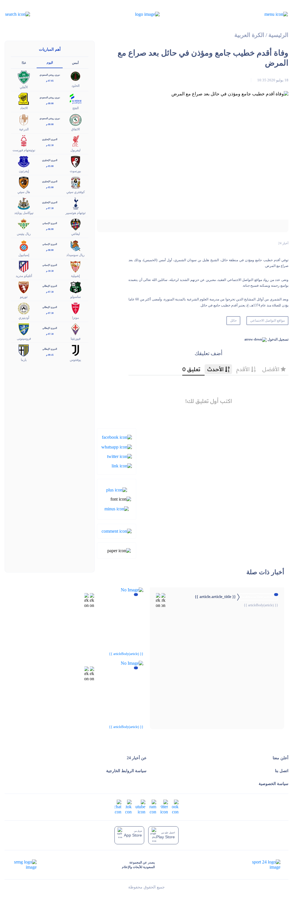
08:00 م (50, 250)
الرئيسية (278, 35)
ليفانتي (75, 233)
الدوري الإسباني (49, 223)
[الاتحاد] (24, 98)
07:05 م (50, 81)
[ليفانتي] (76, 224)
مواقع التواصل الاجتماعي (267, 320)
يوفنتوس (75, 359)
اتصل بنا (281, 771)
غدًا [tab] (24, 62)
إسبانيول (23, 255)
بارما (24, 359)
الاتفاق (75, 129)
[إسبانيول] (24, 245)
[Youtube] (140, 806)
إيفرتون (24, 171)
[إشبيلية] (76, 265)
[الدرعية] (24, 119)
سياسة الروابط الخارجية (126, 771)
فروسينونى (24, 338)
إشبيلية (75, 276)
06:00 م (50, 229)
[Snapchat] (117, 806)
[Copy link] (122, 465)
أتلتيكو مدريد (24, 276)
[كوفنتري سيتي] (76, 182)
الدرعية (24, 129)
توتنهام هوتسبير (76, 213)
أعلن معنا (280, 758)
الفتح (75, 108)
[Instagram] (152, 806)
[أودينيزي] (24, 308)
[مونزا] (76, 308)
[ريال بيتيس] (24, 224)
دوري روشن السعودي (49, 75)
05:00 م (50, 166)
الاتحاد (24, 108)
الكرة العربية (249, 35)
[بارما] (24, 349)
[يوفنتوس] (76, 349)
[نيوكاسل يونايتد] (24, 203)
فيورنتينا (75, 338)
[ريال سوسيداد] (76, 245)
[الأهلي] (24, 76)
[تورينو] (24, 286)
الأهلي (24, 87)
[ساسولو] (76, 286)
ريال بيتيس (24, 233)
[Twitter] (119, 456)
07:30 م (50, 208)
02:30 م (50, 145)
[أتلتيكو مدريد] (24, 265)
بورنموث (75, 171)
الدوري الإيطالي (49, 286)
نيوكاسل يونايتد (23, 213)
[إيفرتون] (24, 161)
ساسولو (75, 296)
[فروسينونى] (24, 328)
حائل (233, 320)
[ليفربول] (76, 140)
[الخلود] (76, 75)
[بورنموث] (76, 161)
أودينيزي (24, 317)
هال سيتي (23, 192)
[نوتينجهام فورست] (24, 140)
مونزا (75, 317)
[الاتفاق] (76, 119)
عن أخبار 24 (136, 758)
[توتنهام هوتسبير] (76, 203)
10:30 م (50, 271)
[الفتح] (76, 98)
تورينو (23, 296)
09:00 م (50, 103)
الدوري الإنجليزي (49, 139)
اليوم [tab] (50, 62)
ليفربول (75, 150)
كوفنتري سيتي (75, 192)
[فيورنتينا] (76, 328)
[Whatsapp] (116, 446)
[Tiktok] (128, 806)
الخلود (76, 85)
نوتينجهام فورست (24, 150)
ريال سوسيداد (75, 255)
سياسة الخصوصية (273, 784)
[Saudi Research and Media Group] (25, 864)
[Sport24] (260, 864)
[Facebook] (117, 436)
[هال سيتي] (24, 182)
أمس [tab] (75, 62)
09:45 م (50, 355)
